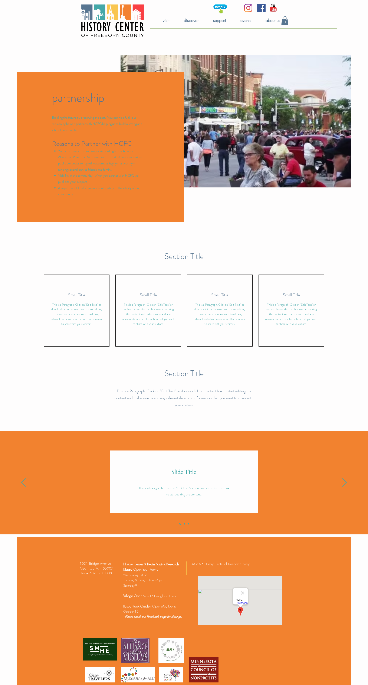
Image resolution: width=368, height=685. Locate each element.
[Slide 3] (188, 523)
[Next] (344, 482)
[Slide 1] (180, 523)
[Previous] (23, 482)
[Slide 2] (184, 524)
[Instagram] (248, 8)
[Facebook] (261, 8)
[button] (284, 20)
